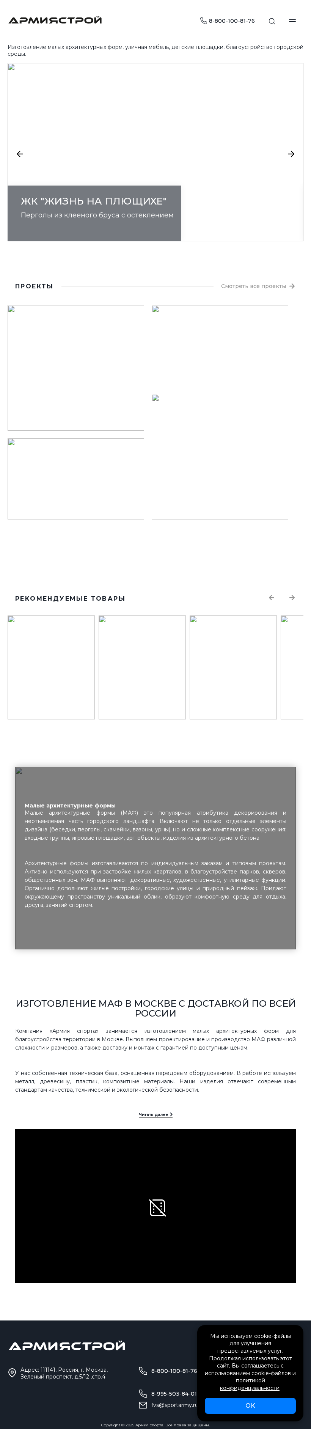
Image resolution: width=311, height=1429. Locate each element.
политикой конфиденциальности (250, 1384)
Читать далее (153, 1114)
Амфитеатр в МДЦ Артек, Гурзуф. (70, 501)
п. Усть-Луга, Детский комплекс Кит (218, 368)
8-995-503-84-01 (174, 1393)
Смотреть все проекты (253, 286)
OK (250, 1405)
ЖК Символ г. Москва (194, 501)
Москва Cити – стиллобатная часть (72, 412)
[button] (20, 154)
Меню (292, 20)
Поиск (272, 21)
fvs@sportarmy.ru (174, 1405)
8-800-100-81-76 (232, 20)
